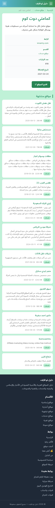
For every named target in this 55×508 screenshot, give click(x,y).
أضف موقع (48, 446)
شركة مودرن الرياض (42, 227)
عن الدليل (49, 455)
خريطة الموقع (47, 464)
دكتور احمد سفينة (43, 315)
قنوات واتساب (47, 490)
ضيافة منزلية (47, 481)
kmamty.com (42, 43)
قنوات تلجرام (47, 494)
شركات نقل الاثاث (43, 253)
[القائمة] (4, 3)
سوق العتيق (45, 289)
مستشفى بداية (44, 129)
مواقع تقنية (48, 420)
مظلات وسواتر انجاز (42, 156)
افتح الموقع (42, 84)
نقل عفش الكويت (43, 103)
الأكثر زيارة (49, 441)
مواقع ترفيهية (47, 411)
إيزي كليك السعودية (42, 203)
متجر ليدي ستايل (43, 271)
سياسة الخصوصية (45, 460)
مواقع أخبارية (47, 407)
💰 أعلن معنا (47, 450)
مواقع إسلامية (47, 402)
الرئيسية (50, 10)
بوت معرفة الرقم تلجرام (43, 476)
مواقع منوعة (48, 425)
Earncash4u (45, 339)
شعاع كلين (46, 356)
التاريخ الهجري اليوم (45, 485)
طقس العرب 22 (43, 182)
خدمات (47, 121)
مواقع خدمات (39, 10)
